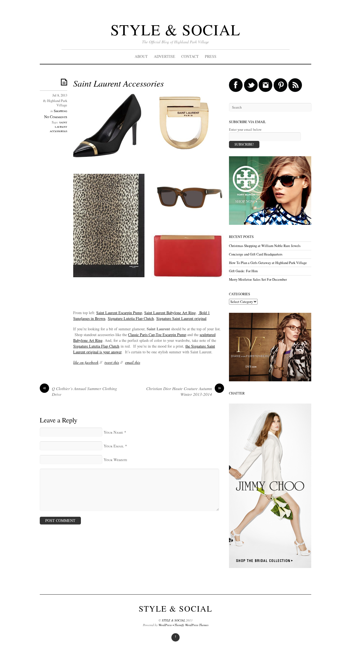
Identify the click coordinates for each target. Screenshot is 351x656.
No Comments (55, 116)
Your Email (114, 445)
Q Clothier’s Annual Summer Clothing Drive (80, 391)
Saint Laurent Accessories (118, 83)
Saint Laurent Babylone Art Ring (170, 312)
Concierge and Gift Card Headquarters (255, 254)
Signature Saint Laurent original (181, 318)
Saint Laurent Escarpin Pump (119, 312)
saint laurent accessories (58, 126)
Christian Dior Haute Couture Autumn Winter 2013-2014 (183, 391)
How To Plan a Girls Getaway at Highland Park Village (268, 262)
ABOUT (141, 56)
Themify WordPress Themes (191, 625)
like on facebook (85, 362)
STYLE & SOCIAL (175, 29)
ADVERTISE (164, 56)
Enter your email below (245, 129)
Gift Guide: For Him (243, 271)
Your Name (113, 432)
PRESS (210, 56)
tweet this (111, 362)
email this (132, 362)
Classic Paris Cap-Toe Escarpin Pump (157, 334)
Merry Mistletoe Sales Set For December (258, 279)
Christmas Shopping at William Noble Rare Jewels (265, 245)
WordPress (165, 625)
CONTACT (190, 56)
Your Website (115, 459)
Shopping (60, 111)
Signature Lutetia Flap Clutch (131, 318)
